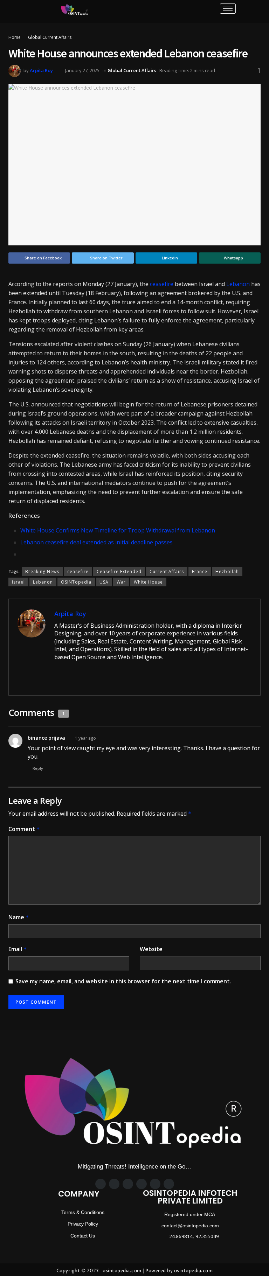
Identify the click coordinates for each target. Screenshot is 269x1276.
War (121, 582)
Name (18, 917)
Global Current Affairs (49, 37)
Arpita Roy (41, 70)
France (199, 571)
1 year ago (85, 738)
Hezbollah (227, 571)
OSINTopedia (76, 582)
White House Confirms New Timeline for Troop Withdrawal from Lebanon (117, 530)
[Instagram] (128, 1184)
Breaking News (42, 571)
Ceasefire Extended (119, 571)
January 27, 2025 (82, 70)
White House (148, 582)
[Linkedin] (155, 1184)
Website (151, 949)
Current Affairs (167, 571)
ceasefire (161, 284)
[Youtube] (169, 1184)
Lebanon (238, 284)
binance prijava (46, 737)
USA (104, 582)
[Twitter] (114, 1184)
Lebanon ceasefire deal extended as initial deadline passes (96, 542)
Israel (18, 582)
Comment (24, 829)
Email (17, 949)
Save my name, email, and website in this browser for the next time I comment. (123, 981)
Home (14, 37)
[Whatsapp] (141, 1184)
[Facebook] (100, 1184)
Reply (38, 768)
